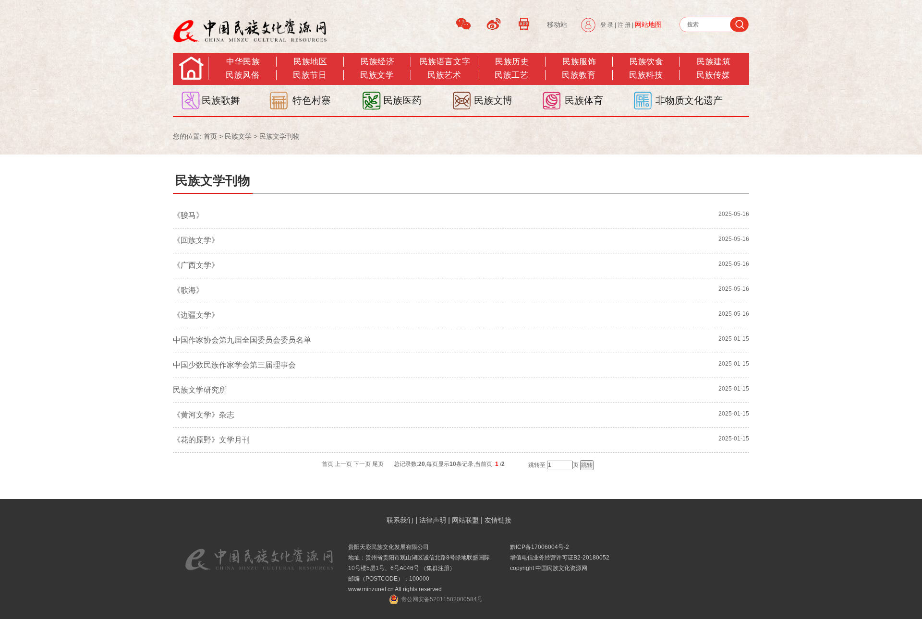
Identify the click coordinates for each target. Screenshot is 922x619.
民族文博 (493, 100)
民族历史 (512, 61)
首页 (210, 136)
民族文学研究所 (200, 390)
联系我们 (400, 520)
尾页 (378, 464)
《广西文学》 (196, 265)
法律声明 (432, 520)
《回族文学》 (196, 240)
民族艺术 (444, 75)
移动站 (557, 24)
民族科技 (646, 75)
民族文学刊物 (279, 136)
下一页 (362, 464)
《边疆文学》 (196, 315)
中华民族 (243, 61)
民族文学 (377, 75)
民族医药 (402, 100)
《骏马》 (188, 215)
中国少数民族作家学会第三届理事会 (234, 365)
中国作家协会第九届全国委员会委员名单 (242, 340)
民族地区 (310, 61)
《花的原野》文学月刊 (211, 440)
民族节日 (310, 75)
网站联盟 (465, 520)
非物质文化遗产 (689, 100)
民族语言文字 (445, 61)
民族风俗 (242, 75)
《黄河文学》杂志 (203, 415)
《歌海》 (188, 290)
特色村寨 (311, 100)
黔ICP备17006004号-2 (539, 547)
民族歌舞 (221, 100)
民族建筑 (713, 61)
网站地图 (648, 24)
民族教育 (578, 75)
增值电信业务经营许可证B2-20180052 (559, 557)
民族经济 (377, 61)
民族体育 (584, 100)
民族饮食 (646, 61)
